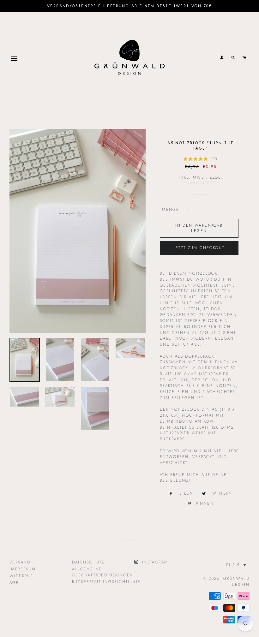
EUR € (233, 565)
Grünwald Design (236, 581)
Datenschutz (88, 562)
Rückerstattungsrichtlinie (106, 582)
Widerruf (21, 576)
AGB (14, 583)
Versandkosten (200, 183)
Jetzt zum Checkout (199, 248)
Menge (170, 209)
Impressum (22, 569)
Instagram (154, 562)
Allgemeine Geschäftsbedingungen (103, 572)
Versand (20, 562)
